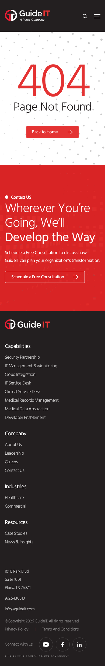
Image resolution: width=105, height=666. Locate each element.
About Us (13, 444)
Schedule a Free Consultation (37, 277)
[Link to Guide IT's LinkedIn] (79, 644)
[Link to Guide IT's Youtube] (46, 644)
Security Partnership (22, 357)
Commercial (15, 506)
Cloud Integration (20, 374)
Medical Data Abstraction (27, 409)
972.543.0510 (15, 598)
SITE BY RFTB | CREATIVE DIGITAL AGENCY (37, 656)
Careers (11, 462)
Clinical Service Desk (23, 392)
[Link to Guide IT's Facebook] (63, 644)
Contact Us (14, 470)
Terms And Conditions (60, 629)
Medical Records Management (32, 400)
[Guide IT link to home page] (27, 324)
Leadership (14, 453)
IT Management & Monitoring (31, 366)
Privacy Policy (17, 629)
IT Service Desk (18, 383)
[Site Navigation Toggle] (97, 16)
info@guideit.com (20, 609)
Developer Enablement (25, 417)
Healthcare (14, 497)
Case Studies (16, 533)
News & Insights (19, 542)
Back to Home (45, 132)
